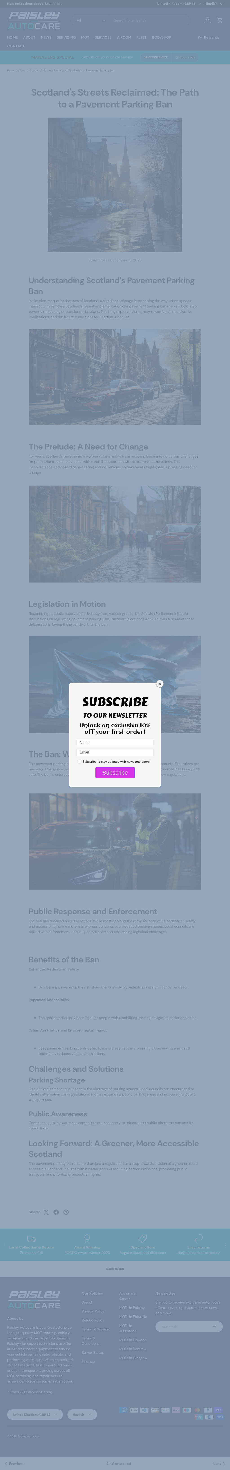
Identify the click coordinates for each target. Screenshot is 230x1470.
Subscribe (115, 772)
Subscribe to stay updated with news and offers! (116, 761)
